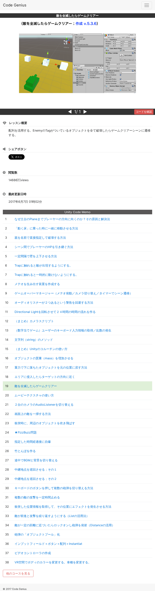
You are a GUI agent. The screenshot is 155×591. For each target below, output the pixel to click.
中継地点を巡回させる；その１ (36, 469)
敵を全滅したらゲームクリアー (36, 386)
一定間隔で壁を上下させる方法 (36, 256)
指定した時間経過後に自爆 (33, 442)
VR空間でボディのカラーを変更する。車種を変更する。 (53, 562)
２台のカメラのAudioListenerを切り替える (44, 404)
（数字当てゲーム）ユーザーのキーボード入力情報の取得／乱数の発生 (63, 330)
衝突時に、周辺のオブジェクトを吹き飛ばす (45, 423)
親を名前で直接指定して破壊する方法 (40, 237)
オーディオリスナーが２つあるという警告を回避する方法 (54, 302)
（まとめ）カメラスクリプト (34, 321)
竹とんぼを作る (25, 451)
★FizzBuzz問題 (26, 432)
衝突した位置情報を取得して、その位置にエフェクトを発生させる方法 (63, 506)
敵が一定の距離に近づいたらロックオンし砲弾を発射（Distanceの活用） (65, 525)
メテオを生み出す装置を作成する (37, 284)
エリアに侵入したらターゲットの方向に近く (45, 377)
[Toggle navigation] (146, 5)
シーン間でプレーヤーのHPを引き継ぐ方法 (44, 247)
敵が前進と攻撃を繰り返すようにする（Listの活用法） (52, 516)
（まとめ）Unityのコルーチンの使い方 (41, 349)
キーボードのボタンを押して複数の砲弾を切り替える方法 (54, 488)
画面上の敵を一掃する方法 (33, 414)
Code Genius (14, 5)
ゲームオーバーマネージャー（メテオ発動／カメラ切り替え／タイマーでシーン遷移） (74, 293)
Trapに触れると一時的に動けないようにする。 (46, 275)
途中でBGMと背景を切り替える (36, 460)
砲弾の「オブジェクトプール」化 (37, 534)
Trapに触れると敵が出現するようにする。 (43, 265)
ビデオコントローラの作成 (33, 553)
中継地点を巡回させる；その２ (36, 479)
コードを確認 (144, 111)
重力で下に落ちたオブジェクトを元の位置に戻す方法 (51, 367)
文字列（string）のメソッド (34, 340)
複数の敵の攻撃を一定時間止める (37, 497)
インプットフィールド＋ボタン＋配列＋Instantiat (48, 544)
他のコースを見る (18, 573)
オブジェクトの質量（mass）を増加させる (44, 358)
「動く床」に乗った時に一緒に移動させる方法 (46, 228)
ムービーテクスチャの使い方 (34, 395)
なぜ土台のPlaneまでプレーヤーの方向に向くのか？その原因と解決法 (62, 219)
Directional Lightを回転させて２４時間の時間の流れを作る (55, 312)
